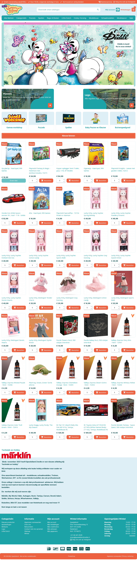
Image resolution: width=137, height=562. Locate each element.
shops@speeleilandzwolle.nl (80, 537)
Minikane (5, 527)
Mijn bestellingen (53, 524)
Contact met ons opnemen (33, 529)
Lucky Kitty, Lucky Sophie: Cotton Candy (38, 256)
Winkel (26, 533)
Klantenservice (106, 2)
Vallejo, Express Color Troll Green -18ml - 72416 (12, 426)
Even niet (13, 181)
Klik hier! (114, 48)
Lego (3, 529)
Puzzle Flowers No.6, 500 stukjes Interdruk (65, 341)
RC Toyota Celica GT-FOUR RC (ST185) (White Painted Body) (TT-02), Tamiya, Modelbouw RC (96, 427)
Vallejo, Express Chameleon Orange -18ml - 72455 (66, 384)
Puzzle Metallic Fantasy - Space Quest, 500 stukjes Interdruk (123, 426)
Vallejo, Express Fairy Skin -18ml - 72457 (121, 341)
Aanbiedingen (6, 524)
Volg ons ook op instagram (125, 2)
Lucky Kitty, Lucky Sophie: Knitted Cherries (11, 256)
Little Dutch (6, 531)
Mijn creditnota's (53, 527)
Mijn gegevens (52, 531)
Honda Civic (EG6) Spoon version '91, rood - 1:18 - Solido (13, 214)
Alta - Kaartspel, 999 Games (39, 213)
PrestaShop (71, 556)
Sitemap (27, 531)
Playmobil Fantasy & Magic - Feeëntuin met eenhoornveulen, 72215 (39, 170)
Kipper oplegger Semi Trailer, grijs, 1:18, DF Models (67, 169)
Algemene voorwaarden (32, 522)
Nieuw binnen (68, 135)
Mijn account (51, 522)
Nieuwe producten (8, 522)
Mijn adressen (52, 529)
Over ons (27, 524)
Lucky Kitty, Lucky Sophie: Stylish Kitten (121, 256)
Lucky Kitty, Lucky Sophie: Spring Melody (93, 214)
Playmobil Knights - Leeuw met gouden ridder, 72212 (123, 169)
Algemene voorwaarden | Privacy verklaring (120, 556)
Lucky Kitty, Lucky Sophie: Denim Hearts (11, 299)
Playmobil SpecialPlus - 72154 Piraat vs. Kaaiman (67, 214)
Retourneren (28, 527)
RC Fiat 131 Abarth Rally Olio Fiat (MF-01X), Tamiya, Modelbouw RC (67, 427)
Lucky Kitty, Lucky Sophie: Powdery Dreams (121, 214)
